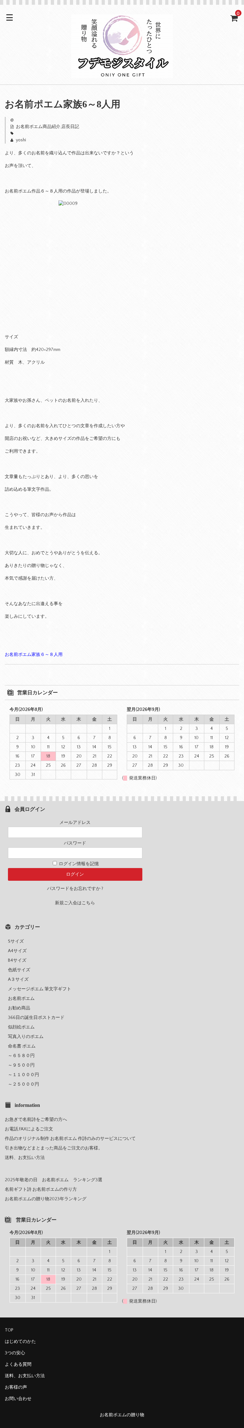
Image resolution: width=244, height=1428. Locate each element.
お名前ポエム (21, 998)
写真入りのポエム (26, 1036)
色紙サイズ (21, 970)
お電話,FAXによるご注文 (29, 1129)
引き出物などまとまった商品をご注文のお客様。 (54, 1148)
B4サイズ (19, 960)
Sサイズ (18, 941)
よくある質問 (18, 1364)
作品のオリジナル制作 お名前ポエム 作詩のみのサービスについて (70, 1138)
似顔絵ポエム (21, 1027)
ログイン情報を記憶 (78, 863)
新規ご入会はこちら (75, 903)
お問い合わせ (18, 1398)
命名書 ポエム (22, 1046)
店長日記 (70, 126)
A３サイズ (20, 979)
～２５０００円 (26, 1084)
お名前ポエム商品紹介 (38, 126)
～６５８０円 (23, 1055)
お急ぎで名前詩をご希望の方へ (36, 1119)
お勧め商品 (19, 1008)
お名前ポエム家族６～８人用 (34, 654)
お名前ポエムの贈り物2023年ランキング (45, 1199)
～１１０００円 (26, 1074)
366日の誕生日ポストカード (36, 1017)
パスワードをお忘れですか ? (75, 888)
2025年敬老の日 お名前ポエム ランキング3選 (53, 1179)
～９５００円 (23, 1065)
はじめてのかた (20, 1341)
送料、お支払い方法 (25, 1157)
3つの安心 (15, 1353)
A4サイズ (19, 950)
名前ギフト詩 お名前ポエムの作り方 (41, 1189)
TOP (9, 1330)
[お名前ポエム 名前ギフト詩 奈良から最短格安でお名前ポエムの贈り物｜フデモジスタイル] (122, 74)
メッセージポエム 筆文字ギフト (39, 989)
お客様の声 (16, 1387)
